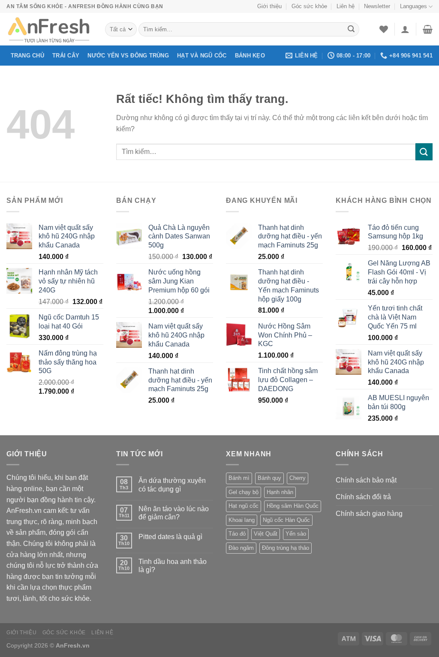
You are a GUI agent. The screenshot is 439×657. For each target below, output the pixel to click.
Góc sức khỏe (309, 6)
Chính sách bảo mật (366, 480)
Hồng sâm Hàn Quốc (293, 506)
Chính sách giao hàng (369, 513)
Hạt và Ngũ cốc (202, 55)
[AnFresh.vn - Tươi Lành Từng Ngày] (49, 29)
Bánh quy (269, 478)
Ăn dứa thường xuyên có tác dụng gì (172, 484)
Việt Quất (265, 533)
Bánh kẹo (250, 55)
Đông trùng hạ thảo (285, 548)
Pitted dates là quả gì (170, 536)
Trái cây (65, 55)
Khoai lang (242, 520)
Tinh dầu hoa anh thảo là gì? (172, 565)
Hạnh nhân (280, 492)
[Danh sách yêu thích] (383, 29)
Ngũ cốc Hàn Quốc (286, 520)
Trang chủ (27, 55)
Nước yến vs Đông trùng (128, 55)
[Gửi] (351, 29)
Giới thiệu (269, 6)
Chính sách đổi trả (363, 496)
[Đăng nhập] (405, 29)
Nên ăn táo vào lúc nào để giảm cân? (173, 513)
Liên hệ (346, 6)
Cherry (297, 478)
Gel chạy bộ (244, 492)
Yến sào (296, 533)
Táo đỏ (237, 533)
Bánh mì (239, 478)
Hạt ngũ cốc (244, 506)
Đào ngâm (241, 548)
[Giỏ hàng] (428, 29)
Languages (413, 6)
